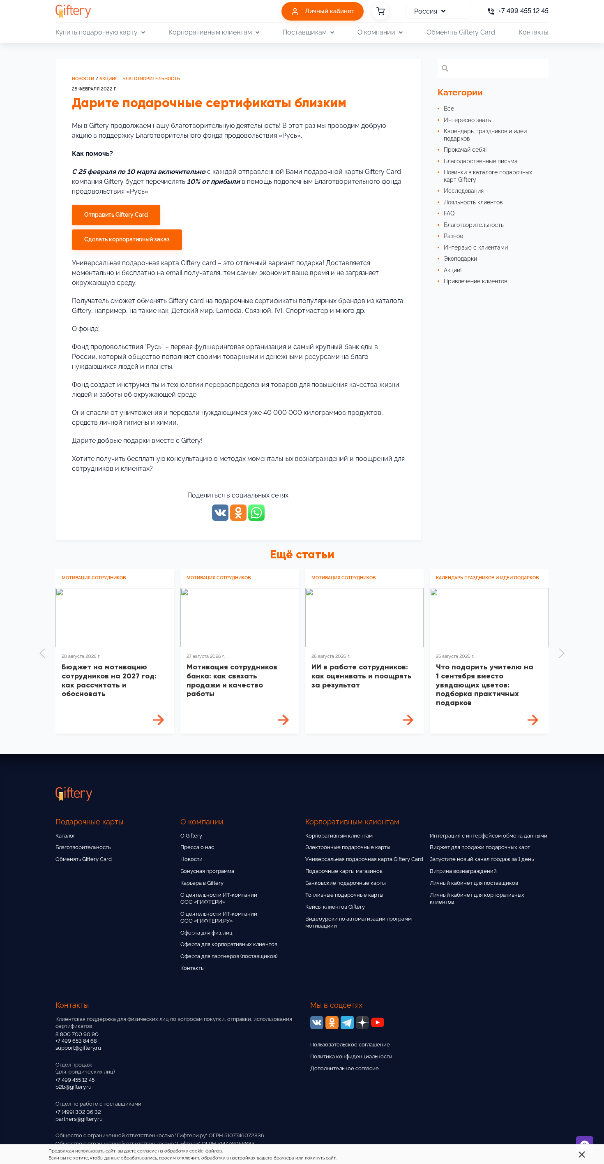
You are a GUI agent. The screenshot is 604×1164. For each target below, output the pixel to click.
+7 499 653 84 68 (76, 1041)
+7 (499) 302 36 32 (78, 1112)
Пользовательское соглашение (350, 1044)
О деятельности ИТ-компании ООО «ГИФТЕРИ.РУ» (218, 917)
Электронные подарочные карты (347, 847)
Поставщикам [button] (305, 32)
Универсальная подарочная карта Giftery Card (364, 859)
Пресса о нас (197, 847)
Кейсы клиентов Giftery (335, 907)
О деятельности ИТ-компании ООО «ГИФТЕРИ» (218, 898)
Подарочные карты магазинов (344, 871)
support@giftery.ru (78, 1048)
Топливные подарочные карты (344, 895)
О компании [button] (376, 32)
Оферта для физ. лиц (206, 933)
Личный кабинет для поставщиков (474, 883)
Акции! (107, 78)
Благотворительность (151, 78)
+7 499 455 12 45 (75, 1080)
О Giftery (191, 836)
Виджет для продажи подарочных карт (480, 847)
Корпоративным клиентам (339, 836)
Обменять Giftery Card (460, 32)
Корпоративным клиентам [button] (210, 32)
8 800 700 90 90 (77, 1034)
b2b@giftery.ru (73, 1087)
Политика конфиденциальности (351, 1056)
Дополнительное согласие (344, 1068)
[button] (42, 653)
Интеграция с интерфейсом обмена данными (488, 836)
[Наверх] (26, 1138)
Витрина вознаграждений (463, 871)
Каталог (65, 836)
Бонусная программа (207, 871)
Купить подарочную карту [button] (96, 32)
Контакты (534, 32)
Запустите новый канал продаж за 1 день (482, 859)
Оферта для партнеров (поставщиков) (228, 956)
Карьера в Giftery (202, 883)
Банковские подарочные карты (345, 883)
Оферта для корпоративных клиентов (228, 944)
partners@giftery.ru (79, 1119)
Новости (83, 78)
